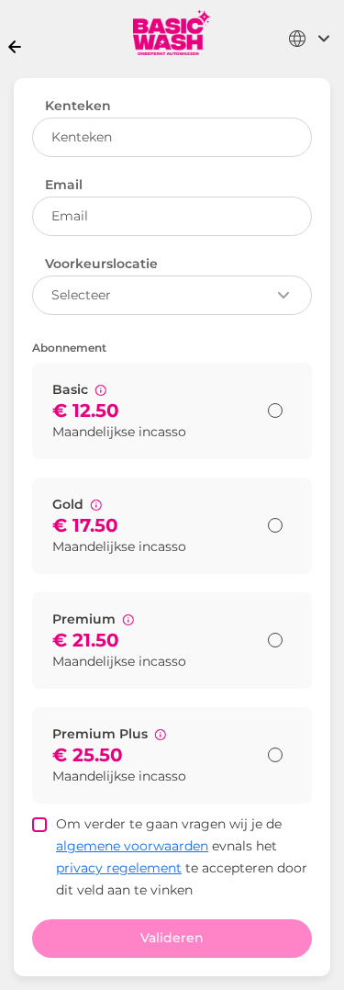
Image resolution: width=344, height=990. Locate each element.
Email (64, 184)
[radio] (275, 410)
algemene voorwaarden (132, 846)
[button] (100, 390)
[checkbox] (39, 824)
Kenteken (78, 105)
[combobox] (309, 38)
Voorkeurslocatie (101, 263)
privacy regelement (119, 868)
